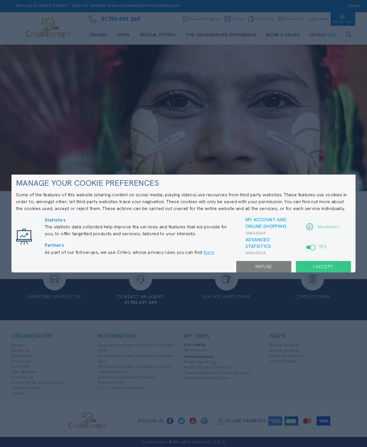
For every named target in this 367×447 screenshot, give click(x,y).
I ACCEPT (323, 267)
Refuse (263, 267)
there (208, 252)
